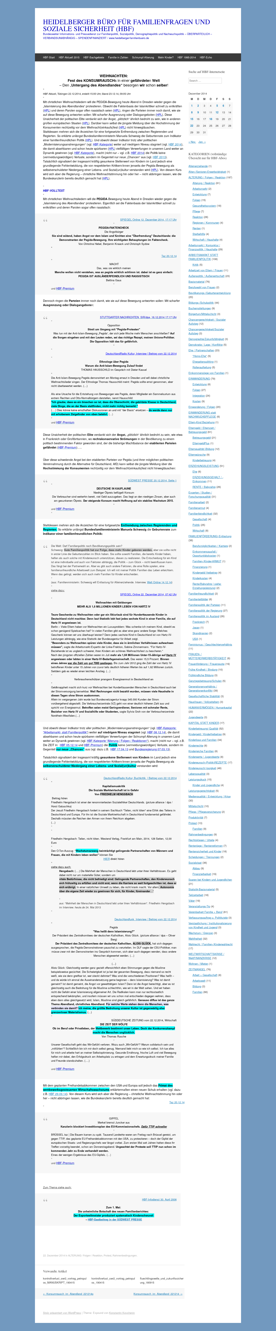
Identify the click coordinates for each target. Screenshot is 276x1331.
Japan (196, 627)
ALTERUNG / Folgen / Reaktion (85, 1255)
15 (191, 119)
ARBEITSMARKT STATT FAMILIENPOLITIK (203, 257)
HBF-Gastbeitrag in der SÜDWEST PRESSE (115, 1219)
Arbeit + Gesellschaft (205, 975)
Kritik (196, 264)
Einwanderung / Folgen (202, 407)
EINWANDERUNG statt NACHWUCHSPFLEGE (202, 414)
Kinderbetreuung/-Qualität (203, 728)
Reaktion (198, 217)
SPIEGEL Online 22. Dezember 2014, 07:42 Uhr (148, 594)
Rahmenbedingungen (125, 1255)
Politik (196, 525)
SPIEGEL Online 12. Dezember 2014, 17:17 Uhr (148, 219)
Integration (199, 395)
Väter (192, 900)
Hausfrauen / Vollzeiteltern (204, 702)
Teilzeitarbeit (196, 895)
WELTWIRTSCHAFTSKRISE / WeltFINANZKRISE (206, 956)
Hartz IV (171, 655)
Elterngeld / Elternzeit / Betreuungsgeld (202, 430)
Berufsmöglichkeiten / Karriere (210, 546)
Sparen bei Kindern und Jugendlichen (210, 879)
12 (217, 112)
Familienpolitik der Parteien (204, 605)
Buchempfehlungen (200, 308)
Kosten (197, 401)
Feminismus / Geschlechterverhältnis (210, 644)
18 (210, 119)
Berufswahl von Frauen (202, 287)
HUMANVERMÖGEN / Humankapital (210, 707)
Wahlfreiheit (195, 938)
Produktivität (196, 817)
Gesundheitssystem (204, 205)
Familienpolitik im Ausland (204, 616)
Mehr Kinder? (166, 57)
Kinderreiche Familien (201, 751)
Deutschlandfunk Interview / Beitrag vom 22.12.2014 (146, 919)
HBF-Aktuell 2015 (69, 57)
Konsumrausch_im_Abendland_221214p (68, 1294)
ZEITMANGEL (197, 969)
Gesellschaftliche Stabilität (204, 696)
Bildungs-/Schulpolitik (201, 302)
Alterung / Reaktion (204, 183)
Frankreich (199, 622)
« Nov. (192, 142)
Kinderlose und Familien (203, 740)
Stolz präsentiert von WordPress (62, 1313)
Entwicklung (200, 194)
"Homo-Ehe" (200, 356)
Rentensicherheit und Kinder (205, 851)
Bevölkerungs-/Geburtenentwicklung (210, 293)
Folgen (196, 200)
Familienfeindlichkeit (200, 513)
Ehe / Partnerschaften (201, 350)
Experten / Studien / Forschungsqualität (200, 494)
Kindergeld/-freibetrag (205, 572)
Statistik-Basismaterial (202, 889)
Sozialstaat (195, 863)
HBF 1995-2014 (187, 57)
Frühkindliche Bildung (201, 675)
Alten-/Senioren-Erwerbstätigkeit (207, 172)
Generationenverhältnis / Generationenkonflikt (203, 688)
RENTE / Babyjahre (204, 487)
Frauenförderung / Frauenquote (206, 664)
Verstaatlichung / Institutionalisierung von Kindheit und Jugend (210, 925)
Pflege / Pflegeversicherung (205, 812)
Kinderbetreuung (202, 460)
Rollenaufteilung (202, 367)
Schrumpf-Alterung (143, 57)
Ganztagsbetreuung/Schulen (205, 681)
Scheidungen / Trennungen (204, 857)
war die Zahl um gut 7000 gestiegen (90, 663)
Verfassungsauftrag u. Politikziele (208, 917)
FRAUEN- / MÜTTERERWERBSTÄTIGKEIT (207, 656)
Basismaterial (196, 281)
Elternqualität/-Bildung (201, 449)
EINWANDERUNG (199, 378)
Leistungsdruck (197, 779)
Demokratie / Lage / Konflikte (206, 344)
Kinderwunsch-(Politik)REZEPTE (208, 762)
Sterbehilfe (199, 234)
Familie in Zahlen (118, 57)
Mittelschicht (196, 806)
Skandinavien (200, 633)
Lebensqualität (197, 774)
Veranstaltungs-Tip (199, 906)
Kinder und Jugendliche (206, 785)
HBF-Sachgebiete (93, 57)
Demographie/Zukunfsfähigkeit (206, 339)
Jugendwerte (196, 717)
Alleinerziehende (198, 166)
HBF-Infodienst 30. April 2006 (159, 1199)
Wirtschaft (198, 530)
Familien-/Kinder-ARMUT (207, 561)
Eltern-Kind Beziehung (202, 422)
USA (195, 639)
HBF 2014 (175, 144)
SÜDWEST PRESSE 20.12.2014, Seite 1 (152, 480)
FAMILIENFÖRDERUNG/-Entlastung (210, 536)
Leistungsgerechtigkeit (202, 791)
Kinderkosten (200, 578)
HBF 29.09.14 (57, 1094)
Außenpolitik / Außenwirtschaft (206, 276)
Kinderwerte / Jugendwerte (204, 757)
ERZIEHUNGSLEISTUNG (204, 466)
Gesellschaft (200, 519)
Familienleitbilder (198, 599)
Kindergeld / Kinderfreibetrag (205, 734)
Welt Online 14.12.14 (159, 582)
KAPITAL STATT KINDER (204, 723)
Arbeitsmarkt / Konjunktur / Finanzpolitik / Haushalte (204, 247)
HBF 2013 (159, 157)
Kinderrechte (196, 745)
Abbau (196, 868)
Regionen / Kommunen (206, 222)
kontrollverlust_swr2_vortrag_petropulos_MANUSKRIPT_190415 (64, 1280)
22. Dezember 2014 (54, 1255)
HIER (106, 859)
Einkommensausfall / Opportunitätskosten (205, 553)
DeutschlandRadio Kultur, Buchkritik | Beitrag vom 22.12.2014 (140, 778)
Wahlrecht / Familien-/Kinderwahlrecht (211, 944)
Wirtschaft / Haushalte (206, 239)
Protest (107, 1255)
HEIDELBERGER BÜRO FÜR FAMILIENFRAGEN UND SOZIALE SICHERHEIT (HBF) (126, 25)
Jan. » (202, 142)
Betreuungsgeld (202, 437)
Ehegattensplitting (203, 361)
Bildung (197, 986)
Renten (197, 228)
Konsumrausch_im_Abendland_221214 (158, 1294)
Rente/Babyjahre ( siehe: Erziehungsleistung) (207, 586)
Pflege (196, 211)
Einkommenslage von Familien (206, 373)
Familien (197, 829)
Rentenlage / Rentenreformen (206, 846)
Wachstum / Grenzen (201, 933)
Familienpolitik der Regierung (205, 610)
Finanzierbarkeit (202, 874)
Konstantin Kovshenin (122, 1313)
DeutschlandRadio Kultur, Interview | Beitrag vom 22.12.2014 (141, 353)
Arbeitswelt (199, 980)
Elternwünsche (197, 454)
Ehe (195, 471)
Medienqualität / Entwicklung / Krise (210, 796)
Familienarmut (197, 508)
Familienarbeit (197, 502)
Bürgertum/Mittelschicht (202, 314)
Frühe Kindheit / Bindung (203, 669)
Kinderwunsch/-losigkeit (202, 768)
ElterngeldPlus (201, 443)
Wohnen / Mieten (198, 964)
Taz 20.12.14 (169, 256)
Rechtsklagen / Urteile (201, 840)
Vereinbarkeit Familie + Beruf (205, 912)
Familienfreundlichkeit (201, 593)
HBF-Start (49, 57)
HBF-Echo (206, 57)
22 (191, 125)
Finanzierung (200, 567)
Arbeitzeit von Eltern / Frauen (206, 270)
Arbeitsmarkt (200, 189)
